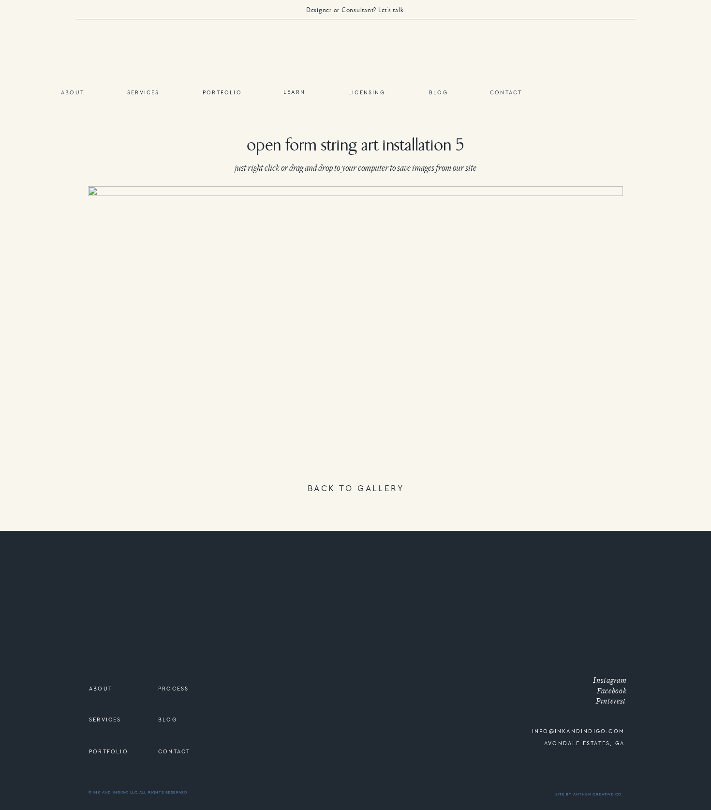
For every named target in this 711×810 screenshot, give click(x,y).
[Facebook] (602, 671)
